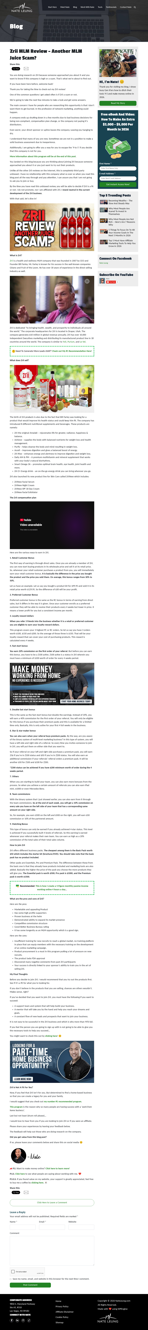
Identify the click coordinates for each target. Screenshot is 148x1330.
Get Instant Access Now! (118, 184)
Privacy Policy (62, 1307)
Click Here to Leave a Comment (52, 1203)
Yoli (64, 342)
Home (58, 1301)
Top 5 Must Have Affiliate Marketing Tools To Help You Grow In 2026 (122, 243)
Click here (20, 1174)
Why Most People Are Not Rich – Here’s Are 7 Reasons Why (122, 222)
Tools (100, 7)
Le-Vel (83, 342)
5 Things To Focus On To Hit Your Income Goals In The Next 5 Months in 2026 (122, 233)
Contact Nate (125, 7)
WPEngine (123, 1309)
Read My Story (118, 103)
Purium (71, 342)
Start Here (52, 7)
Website (72, 1222)
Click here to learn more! (57, 1169)
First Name (105, 164)
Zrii (11, 261)
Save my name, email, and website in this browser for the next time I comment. (51, 1279)
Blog (75, 7)
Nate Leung (103, 263)
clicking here (37, 1183)
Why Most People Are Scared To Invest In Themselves (119, 211)
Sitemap (59, 1323)
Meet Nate (64, 7)
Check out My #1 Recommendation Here (71, 351)
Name (13, 1222)
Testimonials (111, 7)
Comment (14, 1233)
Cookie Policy (62, 1317)
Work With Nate (87, 7)
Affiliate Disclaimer (65, 1312)
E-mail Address (107, 174)
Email (42, 1222)
